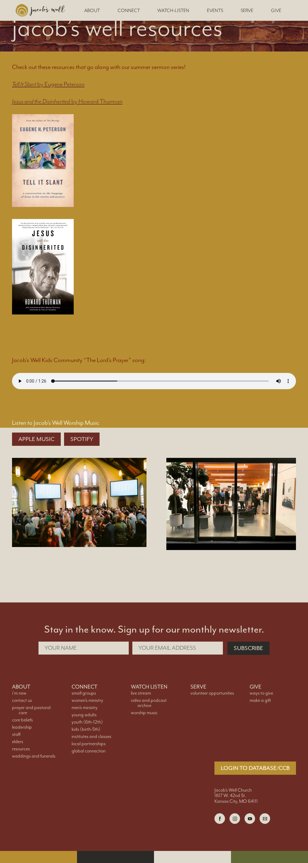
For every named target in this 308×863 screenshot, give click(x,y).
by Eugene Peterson (48, 84)
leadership (22, 727)
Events (215, 11)
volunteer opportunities (212, 693)
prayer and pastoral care (31, 710)
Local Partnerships (89, 744)
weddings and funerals (33, 756)
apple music (36, 439)
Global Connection (89, 751)
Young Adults (84, 715)
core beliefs (22, 720)
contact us (22, 700)
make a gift (260, 700)
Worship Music (144, 713)
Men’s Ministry (84, 708)
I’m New (19, 693)
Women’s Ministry (87, 700)
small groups (84, 693)
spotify (81, 439)
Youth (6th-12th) (87, 722)
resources (21, 749)
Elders (17, 742)
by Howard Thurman (67, 101)
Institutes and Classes (91, 736)
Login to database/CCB (255, 768)
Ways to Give (261, 693)
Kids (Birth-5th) (86, 729)
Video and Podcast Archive (149, 703)
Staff (16, 734)
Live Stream (141, 693)
